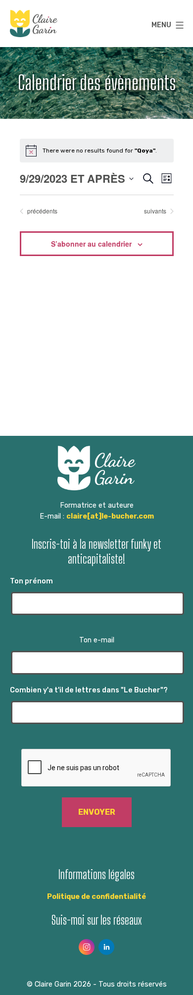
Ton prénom (31, 581)
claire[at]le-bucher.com (110, 516)
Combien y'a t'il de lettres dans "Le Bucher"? (89, 690)
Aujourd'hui (96, 211)
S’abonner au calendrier (91, 244)
